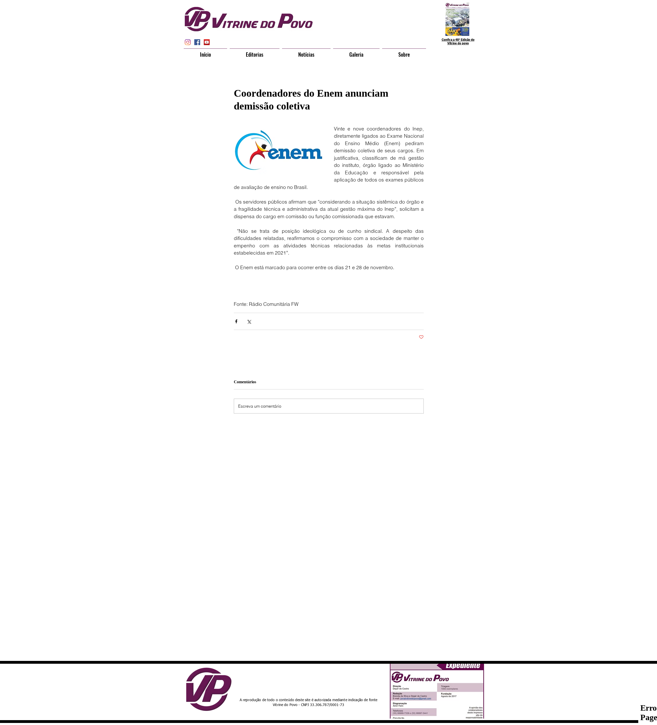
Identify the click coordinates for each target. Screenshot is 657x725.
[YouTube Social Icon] (207, 42)
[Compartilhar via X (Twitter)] (248, 321)
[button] (254, 52)
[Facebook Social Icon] (197, 42)
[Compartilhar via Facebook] (236, 321)
